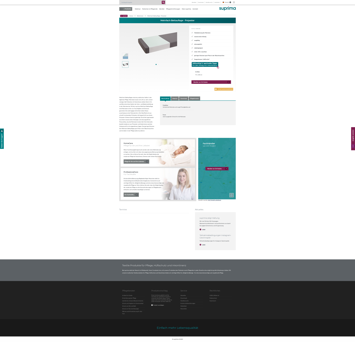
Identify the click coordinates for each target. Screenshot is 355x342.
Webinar (138, 9)
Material (174, 98)
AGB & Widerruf (214, 295)
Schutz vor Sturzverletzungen (130, 308)
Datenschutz (213, 298)
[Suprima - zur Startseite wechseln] (227, 8)
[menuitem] (142, 2)
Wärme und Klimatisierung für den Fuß (132, 312)
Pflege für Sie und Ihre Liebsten (134, 161)
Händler (162, 9)
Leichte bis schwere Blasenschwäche (132, 301)
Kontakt (195, 9)
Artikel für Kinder (127, 295)
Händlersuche (209, 2)
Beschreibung (165, 98)
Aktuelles (194, 2)
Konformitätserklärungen (187, 303)
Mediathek (217, 2)
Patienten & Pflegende (150, 9)
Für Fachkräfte (129, 194)
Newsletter (183, 308)
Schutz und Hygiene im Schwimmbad (132, 303)
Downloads (201, 2)
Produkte (128, 9)
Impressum (213, 301)
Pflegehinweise (194, 98)
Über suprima (186, 9)
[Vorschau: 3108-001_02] (125, 56)
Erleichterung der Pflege (129, 298)
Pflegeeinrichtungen (173, 9)
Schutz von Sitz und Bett (129, 306)
